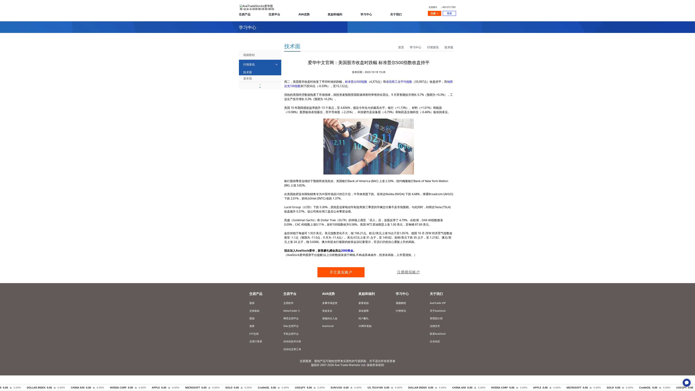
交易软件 (288, 303)
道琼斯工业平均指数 (399, 82)
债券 (251, 326)
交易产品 (244, 14)
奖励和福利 (335, 14)
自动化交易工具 (292, 349)
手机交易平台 (291, 333)
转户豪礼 (364, 318)
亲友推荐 (364, 310)
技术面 (449, 47)
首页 (401, 47)
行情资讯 (433, 47)
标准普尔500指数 (356, 82)
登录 (449, 13)
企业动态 (435, 341)
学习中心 (366, 14)
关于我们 (396, 14)
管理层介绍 (436, 318)
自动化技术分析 (292, 341)
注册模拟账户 (408, 272)
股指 (251, 318)
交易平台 (274, 14)
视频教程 (401, 303)
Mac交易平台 (291, 326)
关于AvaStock (438, 310)
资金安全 (327, 310)
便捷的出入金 (329, 318)
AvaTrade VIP (438, 303)
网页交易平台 (291, 318)
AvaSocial (328, 326)
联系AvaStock (438, 333)
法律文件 (435, 326)
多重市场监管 (329, 303)
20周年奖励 (365, 326)
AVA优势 (304, 14)
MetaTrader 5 (291, 310)
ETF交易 (254, 333)
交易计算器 (255, 341)
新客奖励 (364, 303)
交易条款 (254, 310)
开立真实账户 (341, 272)
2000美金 (347, 251)
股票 (251, 303)
